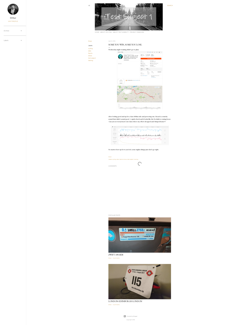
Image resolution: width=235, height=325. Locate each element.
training (90, 60)
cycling (90, 48)
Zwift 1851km (115, 254)
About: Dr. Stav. (106, 32)
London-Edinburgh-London (125, 301)
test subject (92, 58)
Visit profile (13, 21)
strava (90, 56)
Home (97, 32)
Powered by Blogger (132, 316)
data (89, 51)
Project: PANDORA (137, 32)
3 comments (116, 258)
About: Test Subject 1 (121, 32)
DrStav (13, 17)
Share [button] (90, 41)
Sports (90, 53)
